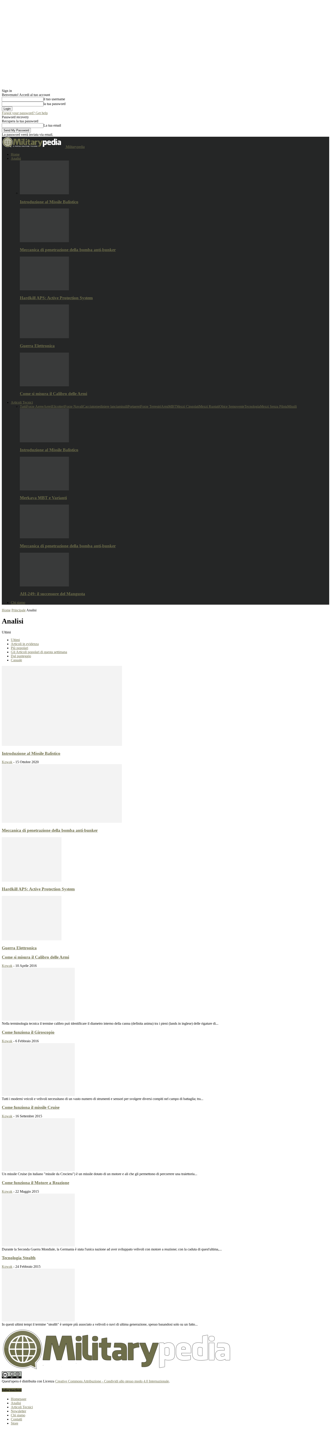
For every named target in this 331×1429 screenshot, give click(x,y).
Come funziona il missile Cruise (30, 1107)
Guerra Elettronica (37, 345)
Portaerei (134, 406)
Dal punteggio (21, 656)
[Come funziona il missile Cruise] (38, 1170)
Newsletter (18, 1411)
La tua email (52, 125)
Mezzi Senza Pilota (273, 406)
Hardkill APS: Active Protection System (56, 297)
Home (15, 154)
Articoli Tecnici (22, 402)
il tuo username (54, 99)
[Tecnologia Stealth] (38, 1320)
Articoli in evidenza (25, 644)
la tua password (54, 104)
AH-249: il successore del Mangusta (52, 593)
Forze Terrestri (150, 406)
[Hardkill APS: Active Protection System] (44, 289)
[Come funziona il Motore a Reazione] (38, 1245)
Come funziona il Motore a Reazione (35, 1182)
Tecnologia (252, 406)
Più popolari (19, 648)
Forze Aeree (35, 406)
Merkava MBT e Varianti (43, 497)
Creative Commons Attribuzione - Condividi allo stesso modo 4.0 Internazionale (112, 1381)
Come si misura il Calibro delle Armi (53, 393)
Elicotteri (58, 406)
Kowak (7, 762)
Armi (164, 406)
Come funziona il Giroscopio (28, 1032)
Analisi (16, 158)
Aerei (48, 406)
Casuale (16, 660)
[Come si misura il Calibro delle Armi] (44, 385)
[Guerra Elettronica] (44, 337)
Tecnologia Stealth (19, 1257)
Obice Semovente (231, 406)
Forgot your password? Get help (25, 113)
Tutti (23, 406)
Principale (18, 610)
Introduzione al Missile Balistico (49, 201)
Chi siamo (18, 602)
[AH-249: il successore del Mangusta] (44, 585)
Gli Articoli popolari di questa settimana (39, 652)
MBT (172, 406)
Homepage (18, 1399)
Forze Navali (73, 406)
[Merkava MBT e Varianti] (44, 489)
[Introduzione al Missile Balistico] (44, 193)
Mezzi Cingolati (187, 406)
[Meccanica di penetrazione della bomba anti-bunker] (44, 241)
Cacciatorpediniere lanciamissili (105, 406)
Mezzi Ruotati (209, 406)
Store (14, 1423)
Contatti (16, 1419)
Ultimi (15, 640)
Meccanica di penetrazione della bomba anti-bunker (68, 249)
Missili (292, 406)
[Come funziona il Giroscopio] (38, 1095)
